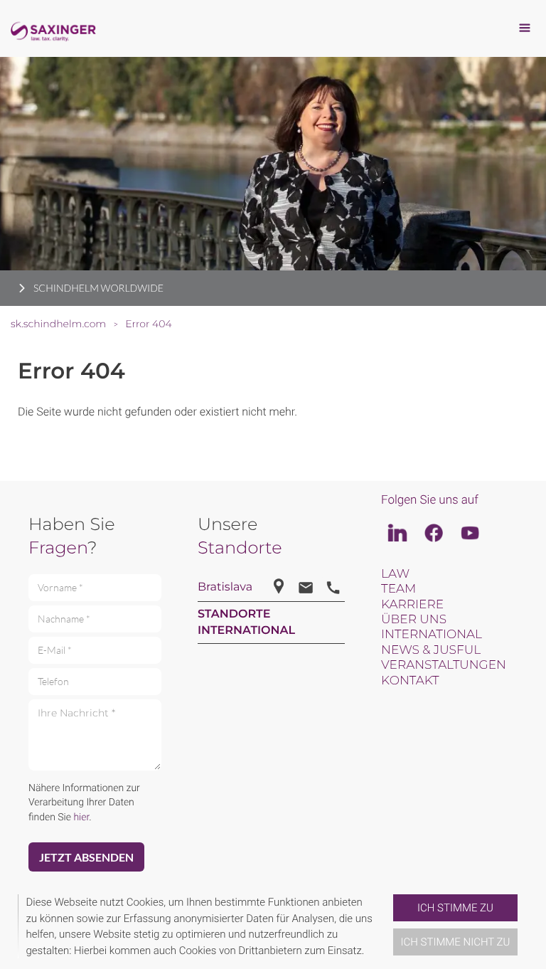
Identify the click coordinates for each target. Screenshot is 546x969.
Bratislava (225, 587)
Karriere (412, 605)
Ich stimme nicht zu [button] (455, 942)
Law (395, 574)
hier (81, 817)
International (431, 635)
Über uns (413, 620)
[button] (387, 926)
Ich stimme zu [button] (455, 907)
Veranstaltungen (443, 665)
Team (398, 589)
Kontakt (410, 681)
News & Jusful (431, 650)
